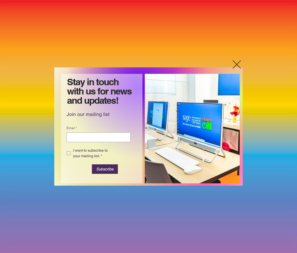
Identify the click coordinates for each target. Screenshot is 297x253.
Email (72, 128)
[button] (237, 64)
